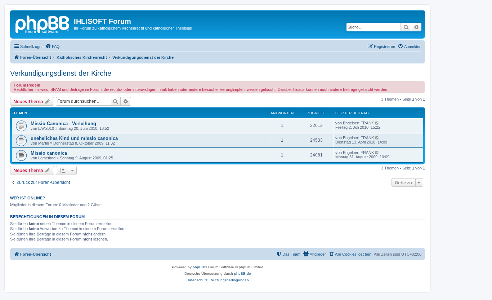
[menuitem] (52, 46)
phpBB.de (242, 273)
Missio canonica (49, 153)
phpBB (198, 267)
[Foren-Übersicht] (43, 23)
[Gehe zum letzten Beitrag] (377, 123)
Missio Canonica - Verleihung (63, 123)
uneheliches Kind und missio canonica (74, 138)
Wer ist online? (27, 198)
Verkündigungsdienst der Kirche (60, 73)
